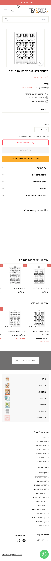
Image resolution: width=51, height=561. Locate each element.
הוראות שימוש (39, 181)
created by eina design (12, 554)
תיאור (43, 109)
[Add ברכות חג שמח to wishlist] (15, 267)
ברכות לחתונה (43, 481)
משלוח (36, 136)
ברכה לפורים (43, 505)
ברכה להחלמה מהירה (40, 509)
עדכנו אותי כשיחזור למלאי (25, 158)
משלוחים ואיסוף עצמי (35, 195)
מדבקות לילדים (42, 521)
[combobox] (25, 19)
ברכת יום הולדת (42, 501)
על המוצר (41, 167)
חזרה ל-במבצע (23, 360)
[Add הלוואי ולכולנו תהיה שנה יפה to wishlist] (39, 218)
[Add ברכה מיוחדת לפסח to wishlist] (39, 267)
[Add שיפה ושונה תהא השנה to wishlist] (15, 310)
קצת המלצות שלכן (41, 449)
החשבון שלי (44, 525)
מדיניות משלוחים (42, 445)
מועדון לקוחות (43, 441)
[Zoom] (40, 63)
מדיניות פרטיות (42, 453)
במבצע (35, 303)
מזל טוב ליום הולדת (41, 497)
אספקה (43, 188)
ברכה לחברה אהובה (41, 489)
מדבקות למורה (43, 513)
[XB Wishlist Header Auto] (18, 6)
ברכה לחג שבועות (41, 485)
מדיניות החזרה (43, 461)
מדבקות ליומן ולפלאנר (39, 517)
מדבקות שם (44, 473)
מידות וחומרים (39, 174)
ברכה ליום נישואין (41, 477)
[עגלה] (12, 11)
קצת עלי (45, 437)
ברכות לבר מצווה (42, 493)
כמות (46, 124)
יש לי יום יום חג (41, 77)
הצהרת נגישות (43, 457)
